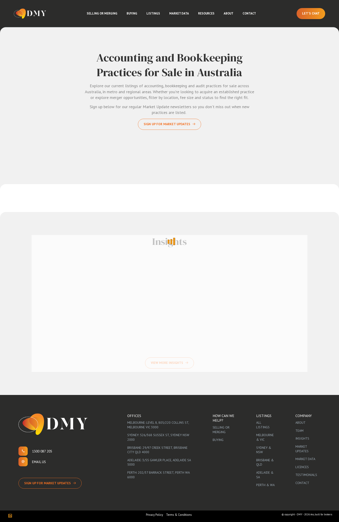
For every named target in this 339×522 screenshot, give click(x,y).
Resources (206, 13)
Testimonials (306, 475)
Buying (132, 13)
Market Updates (302, 448)
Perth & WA (265, 485)
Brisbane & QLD (265, 462)
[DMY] (30, 14)
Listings (153, 13)
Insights (302, 438)
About (228, 13)
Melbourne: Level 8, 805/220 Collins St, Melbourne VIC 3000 (158, 424)
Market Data (179, 13)
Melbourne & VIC (265, 437)
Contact (249, 13)
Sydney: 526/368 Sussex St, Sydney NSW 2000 (158, 437)
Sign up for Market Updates (167, 124)
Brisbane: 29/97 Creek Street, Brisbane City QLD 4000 (157, 450)
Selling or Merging (102, 13)
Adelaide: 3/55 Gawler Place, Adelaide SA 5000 (159, 462)
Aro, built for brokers (321, 514)
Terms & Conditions (179, 515)
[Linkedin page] (11, 516)
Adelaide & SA (265, 474)
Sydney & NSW (263, 450)
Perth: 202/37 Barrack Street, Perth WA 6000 (158, 474)
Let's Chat (311, 13)
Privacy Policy (154, 515)
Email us (39, 462)
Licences (302, 467)
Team (299, 431)
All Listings (263, 424)
